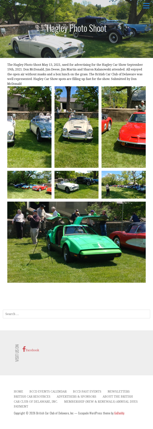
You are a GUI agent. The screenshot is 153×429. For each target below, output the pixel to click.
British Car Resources (32, 396)
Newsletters (119, 391)
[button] (147, 5)
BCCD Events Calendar (48, 391)
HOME (18, 391)
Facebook (32, 350)
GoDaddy (119, 413)
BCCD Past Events (87, 391)
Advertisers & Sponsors (76, 396)
